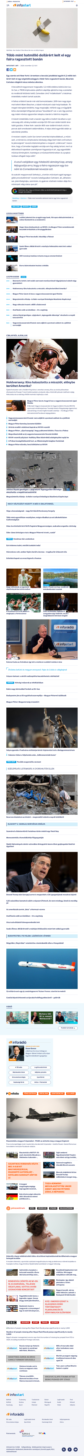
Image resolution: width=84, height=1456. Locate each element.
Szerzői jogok (45, 1449)
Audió (59, 1402)
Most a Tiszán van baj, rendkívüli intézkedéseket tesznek (55, 588)
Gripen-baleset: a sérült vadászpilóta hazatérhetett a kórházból (32, 676)
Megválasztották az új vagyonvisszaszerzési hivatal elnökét (33, 434)
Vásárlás (42, 1208)
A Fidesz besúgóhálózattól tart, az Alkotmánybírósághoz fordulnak (36, 441)
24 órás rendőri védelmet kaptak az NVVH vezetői (29, 427)
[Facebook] (70, 1449)
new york (16, 206)
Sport (35, 1322)
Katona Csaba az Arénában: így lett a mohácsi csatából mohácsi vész (34, 662)
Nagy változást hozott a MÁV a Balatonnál (31, 504)
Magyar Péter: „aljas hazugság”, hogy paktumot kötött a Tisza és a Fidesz (38, 431)
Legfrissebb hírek (29, 1419)
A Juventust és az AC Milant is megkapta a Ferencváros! (17, 612)
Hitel (32, 1208)
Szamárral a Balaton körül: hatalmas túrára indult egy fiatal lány (32, 831)
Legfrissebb (61, 1400)
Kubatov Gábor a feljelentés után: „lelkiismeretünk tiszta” (32, 755)
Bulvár (47, 1400)
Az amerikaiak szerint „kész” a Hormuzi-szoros (25, 910)
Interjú (34, 1402)
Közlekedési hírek (47, 1419)
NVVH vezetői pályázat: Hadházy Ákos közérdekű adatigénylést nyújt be (38, 438)
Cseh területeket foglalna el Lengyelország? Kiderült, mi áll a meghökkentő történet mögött (55, 614)
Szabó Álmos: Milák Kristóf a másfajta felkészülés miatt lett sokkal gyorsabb (37, 929)
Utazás (53, 1208)
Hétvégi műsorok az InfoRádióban (29, 683)
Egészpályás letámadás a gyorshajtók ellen (31, 769)
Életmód (34, 1405)
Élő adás (19, 1067)
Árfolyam (43, 1093)
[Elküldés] (14, 69)
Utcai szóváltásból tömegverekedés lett (23, 922)
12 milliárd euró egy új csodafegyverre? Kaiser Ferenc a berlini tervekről (36, 991)
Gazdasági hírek (47, 1422)
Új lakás (71, 1093)
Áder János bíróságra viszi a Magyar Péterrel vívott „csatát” (31, 533)
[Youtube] (76, 1449)
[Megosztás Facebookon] (7, 69)
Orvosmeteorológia (12, 1422)
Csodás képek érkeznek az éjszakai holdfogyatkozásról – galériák (33, 998)
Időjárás (72, 1405)
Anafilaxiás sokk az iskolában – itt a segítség (24, 916)
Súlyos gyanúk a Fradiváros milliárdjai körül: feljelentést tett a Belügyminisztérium (40, 750)
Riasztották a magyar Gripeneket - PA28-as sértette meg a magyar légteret (37, 1141)
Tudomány (22, 1400)
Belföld (8, 1400)
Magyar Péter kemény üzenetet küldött (24, 424)
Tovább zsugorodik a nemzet (29, 762)
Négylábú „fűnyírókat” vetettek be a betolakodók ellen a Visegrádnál (35, 943)
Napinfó (47, 1405)
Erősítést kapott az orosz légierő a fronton (23, 558)
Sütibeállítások (11, 1452)
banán (34, 206)
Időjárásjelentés (65, 1419)
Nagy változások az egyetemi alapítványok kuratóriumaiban (18, 588)
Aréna (62, 1422)
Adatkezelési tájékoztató (14, 1449)
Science (54, 1322)
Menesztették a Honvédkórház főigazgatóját (25, 838)
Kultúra (23, 198)
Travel (45, 1322)
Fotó (71, 1400)
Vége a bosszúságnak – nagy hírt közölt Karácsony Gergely (30, 511)
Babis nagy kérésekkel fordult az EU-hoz (23, 689)
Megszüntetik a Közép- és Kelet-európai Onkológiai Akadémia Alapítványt (37, 497)
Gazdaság (9, 1405)
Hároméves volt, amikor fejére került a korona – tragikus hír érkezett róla (36, 552)
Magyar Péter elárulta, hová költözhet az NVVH (27, 445)
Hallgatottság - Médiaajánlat (31, 1447)
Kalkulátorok (66, 1208)
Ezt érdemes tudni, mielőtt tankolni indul (23, 546)
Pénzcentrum (30, 1093)
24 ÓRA (23, 277)
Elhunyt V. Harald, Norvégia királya (26, 824)
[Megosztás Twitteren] (11, 69)
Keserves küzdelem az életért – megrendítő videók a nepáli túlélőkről (35, 817)
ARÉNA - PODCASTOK (14, 1)
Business (25, 1322)
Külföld (8, 1402)
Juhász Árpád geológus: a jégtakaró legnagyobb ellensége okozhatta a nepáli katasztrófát (34, 491)
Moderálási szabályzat (32, 1449)
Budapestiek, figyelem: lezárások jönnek (29, 936)
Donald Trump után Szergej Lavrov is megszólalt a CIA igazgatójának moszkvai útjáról (41, 895)
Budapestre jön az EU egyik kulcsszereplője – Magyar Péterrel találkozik (36, 696)
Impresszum (46, 1447)
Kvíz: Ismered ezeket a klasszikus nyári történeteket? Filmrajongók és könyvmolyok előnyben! (58, 1307)
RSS (52, 1449)
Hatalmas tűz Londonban (23, 539)
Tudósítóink (35, 1400)
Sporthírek (27, 1422)
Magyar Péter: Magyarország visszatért (22, 702)
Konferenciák (58, 1093)
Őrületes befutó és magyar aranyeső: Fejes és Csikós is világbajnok (37, 670)
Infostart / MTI (12, 66)
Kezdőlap (15, 198)
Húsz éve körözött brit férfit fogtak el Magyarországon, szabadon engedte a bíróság (41, 526)
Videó (59, 1405)
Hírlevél (72, 1402)
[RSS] (64, 1449)
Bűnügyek (48, 1402)
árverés (26, 206)
